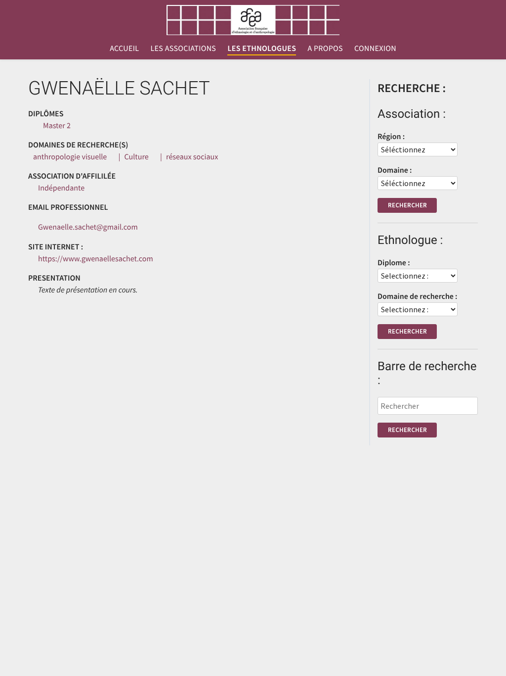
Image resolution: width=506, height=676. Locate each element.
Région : (391, 137)
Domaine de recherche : (418, 296)
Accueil (124, 48)
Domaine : (395, 170)
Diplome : (394, 263)
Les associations (183, 48)
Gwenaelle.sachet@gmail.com (88, 227)
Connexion (375, 48)
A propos (324, 48)
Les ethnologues (261, 48)
